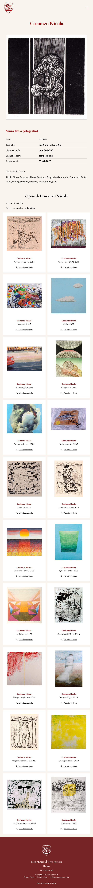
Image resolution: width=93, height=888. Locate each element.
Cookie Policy (42, 877)
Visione (64, 823)
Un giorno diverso (20, 761)
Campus (21, 324)
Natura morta (66, 444)
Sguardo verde (65, 571)
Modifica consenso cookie (59, 877)
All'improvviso (20, 262)
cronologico (18, 208)
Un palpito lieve (66, 761)
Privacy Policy (29, 877)
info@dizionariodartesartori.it (46, 875)
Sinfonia (20, 634)
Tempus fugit (66, 697)
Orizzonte (18, 571)
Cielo (65, 324)
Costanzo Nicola (46, 24)
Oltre (20, 507)
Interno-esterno (21, 444)
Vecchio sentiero (20, 823)
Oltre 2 (62, 507)
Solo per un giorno (21, 697)
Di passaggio (21, 387)
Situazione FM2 (65, 634)
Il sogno (64, 387)
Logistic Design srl (50, 883)
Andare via (63, 262)
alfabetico (30, 208)
